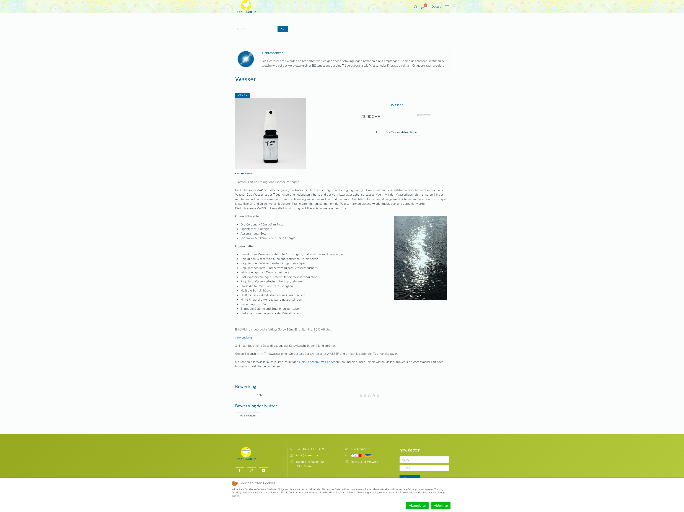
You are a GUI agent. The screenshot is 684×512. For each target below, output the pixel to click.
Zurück (243, 95)
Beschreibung (244, 173)
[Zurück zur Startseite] (246, 6)
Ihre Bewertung (247, 415)
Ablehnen (441, 505)
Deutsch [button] (437, 7)
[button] (415, 6)
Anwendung (243, 337)
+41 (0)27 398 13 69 (310, 449)
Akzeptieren (417, 505)
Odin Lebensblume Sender (317, 362)
